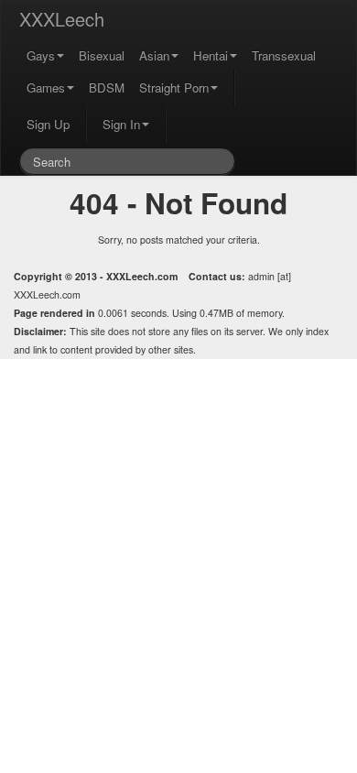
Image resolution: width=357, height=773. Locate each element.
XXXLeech (61, 18)
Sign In (121, 124)
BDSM (106, 87)
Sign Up (48, 124)
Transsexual (284, 55)
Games (46, 87)
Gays (41, 55)
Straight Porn (174, 87)
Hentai (210, 55)
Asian (154, 55)
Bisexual (101, 55)
